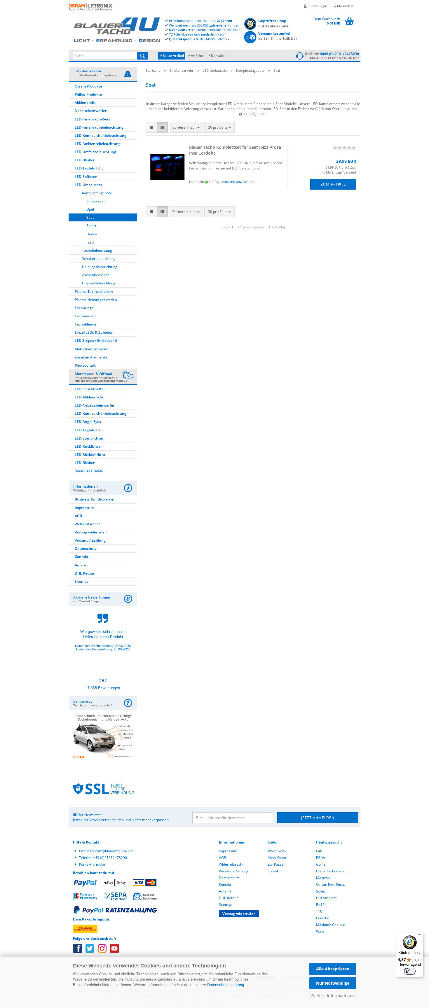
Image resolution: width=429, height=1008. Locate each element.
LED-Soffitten (86, 176)
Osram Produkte (88, 86)
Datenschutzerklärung (225, 985)
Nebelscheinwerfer (91, 110)
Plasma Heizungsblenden (96, 299)
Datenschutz (86, 548)
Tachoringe (84, 307)
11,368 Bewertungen (103, 688)
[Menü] (419, 935)
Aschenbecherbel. (96, 274)
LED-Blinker (85, 160)
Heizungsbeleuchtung (99, 266)
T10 (319, 911)
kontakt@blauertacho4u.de (112, 850)
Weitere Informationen (333, 995)
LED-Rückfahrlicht (90, 454)
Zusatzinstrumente (91, 357)
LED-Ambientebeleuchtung (98, 143)
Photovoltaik (85, 365)
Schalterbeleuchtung (99, 258)
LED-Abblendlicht (89, 397)
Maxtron (323, 877)
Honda (91, 234)
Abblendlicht (85, 102)
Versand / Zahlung (90, 540)
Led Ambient (326, 897)
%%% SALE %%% (88, 470)
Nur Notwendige (332, 983)
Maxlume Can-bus (331, 924)
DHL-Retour (228, 897)
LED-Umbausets (88, 184)
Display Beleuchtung (98, 283)
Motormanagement (91, 348)
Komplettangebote (97, 192)
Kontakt (218, 55)
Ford (90, 242)
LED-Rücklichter (88, 446)
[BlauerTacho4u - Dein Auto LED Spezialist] (117, 29)
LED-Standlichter (89, 438)
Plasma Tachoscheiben (94, 291)
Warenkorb (277, 850)
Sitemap (81, 581)
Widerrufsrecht (87, 524)
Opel (90, 209)
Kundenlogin (317, 6)
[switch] (410, 971)
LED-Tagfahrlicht (89, 168)
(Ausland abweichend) (238, 181)
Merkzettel (344, 6)
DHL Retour (85, 573)
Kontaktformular (92, 864)
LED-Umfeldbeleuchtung (95, 151)
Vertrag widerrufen (91, 532)
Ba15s (321, 904)
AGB (78, 515)
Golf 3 (321, 864)
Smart (91, 225)
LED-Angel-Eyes (88, 421)
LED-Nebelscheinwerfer (94, 405)
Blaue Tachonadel (330, 871)
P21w (320, 857)
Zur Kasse (276, 864)
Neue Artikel (173, 55)
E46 (319, 850)
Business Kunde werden (95, 499)
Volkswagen (96, 201)
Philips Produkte (88, 94)
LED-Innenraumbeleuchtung (99, 127)
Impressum (84, 507)
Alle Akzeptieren (332, 969)
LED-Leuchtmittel (89, 388)
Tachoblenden (87, 324)
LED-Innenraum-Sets (92, 119)
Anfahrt (197, 55)
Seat (90, 217)
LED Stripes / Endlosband (96, 340)
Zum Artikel (333, 184)
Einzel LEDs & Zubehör (94, 332)
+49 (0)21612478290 (110, 857)
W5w (320, 931)
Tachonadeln (86, 316)
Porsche (322, 918)
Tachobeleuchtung (97, 250)
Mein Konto (277, 857)
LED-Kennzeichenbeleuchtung (100, 135)
